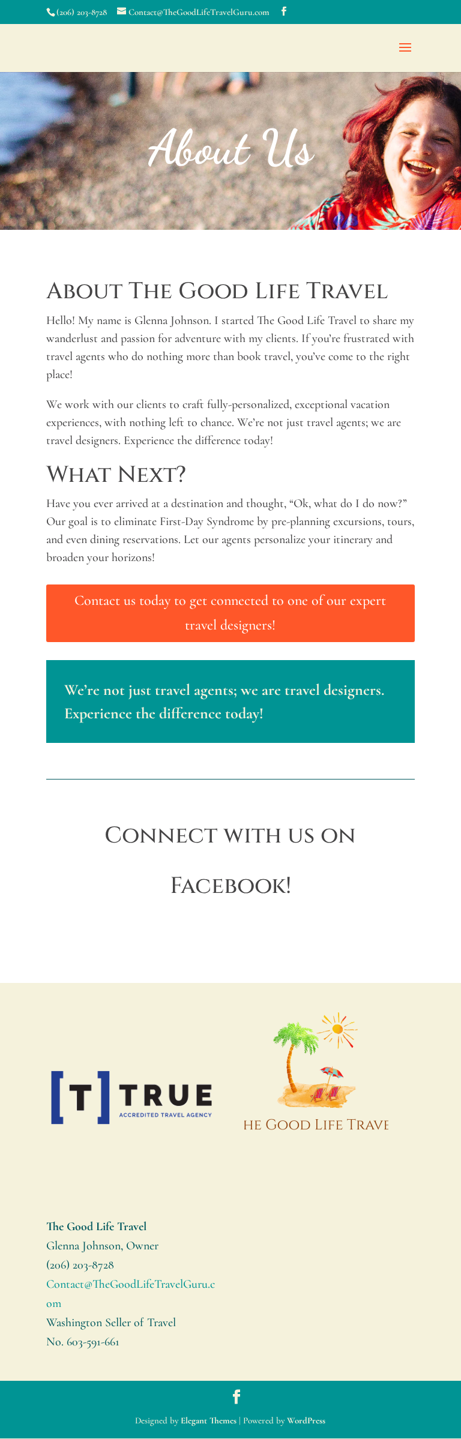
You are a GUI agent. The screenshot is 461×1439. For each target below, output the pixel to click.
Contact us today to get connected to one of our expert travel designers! (230, 613)
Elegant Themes (209, 1420)
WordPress (306, 1420)
